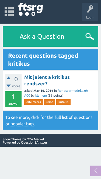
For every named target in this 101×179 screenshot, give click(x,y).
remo (49, 102)
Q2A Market (35, 139)
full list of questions (73, 117)
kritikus (63, 102)
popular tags (22, 123)
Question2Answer (34, 142)
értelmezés (33, 102)
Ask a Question (42, 36)
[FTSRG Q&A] (30, 9)
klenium (41, 95)
